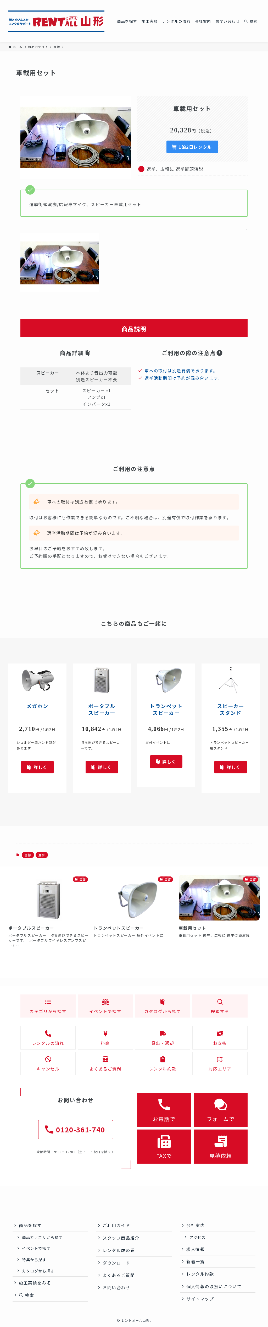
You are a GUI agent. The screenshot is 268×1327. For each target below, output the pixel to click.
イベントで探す (36, 1248)
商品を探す (30, 1225)
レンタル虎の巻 (119, 1250)
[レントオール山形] (56, 21)
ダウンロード (116, 1263)
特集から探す (34, 1259)
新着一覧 (195, 1261)
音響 (27, 855)
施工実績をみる (35, 1283)
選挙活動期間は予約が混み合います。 (183, 378)
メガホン (37, 706)
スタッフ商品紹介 (121, 1238)
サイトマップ (200, 1299)
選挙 (41, 855)
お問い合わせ (116, 1287)
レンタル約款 (200, 1274)
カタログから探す (38, 1271)
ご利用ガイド (116, 1225)
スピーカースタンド (230, 709)
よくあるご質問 (119, 1275)
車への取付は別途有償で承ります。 (181, 370)
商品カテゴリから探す (42, 1237)
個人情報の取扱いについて (214, 1286)
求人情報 (195, 1249)
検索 (29, 1295)
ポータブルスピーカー (102, 709)
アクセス (197, 1237)
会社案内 (195, 1225)
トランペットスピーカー (166, 709)
